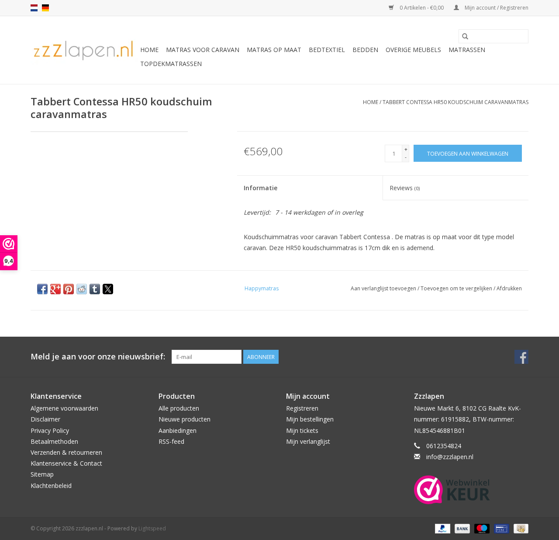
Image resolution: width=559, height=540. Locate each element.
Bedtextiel (327, 49)
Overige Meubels (413, 49)
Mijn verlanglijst (308, 441)
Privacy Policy (50, 430)
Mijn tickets (302, 430)
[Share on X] (108, 289)
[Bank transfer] (461, 528)
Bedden (365, 49)
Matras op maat (274, 49)
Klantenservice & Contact (66, 463)
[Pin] (500, 528)
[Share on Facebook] (42, 289)
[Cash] (519, 528)
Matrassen (467, 49)
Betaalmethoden (54, 441)
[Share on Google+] (55, 289)
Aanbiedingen (178, 430)
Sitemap (42, 474)
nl (34, 7)
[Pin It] (68, 289)
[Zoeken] (465, 36)
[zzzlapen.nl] (84, 50)
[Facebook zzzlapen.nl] (521, 357)
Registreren (302, 408)
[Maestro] (481, 528)
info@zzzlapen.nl (449, 457)
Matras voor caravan (202, 49)
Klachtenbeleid (51, 485)
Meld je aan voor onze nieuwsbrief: (98, 356)
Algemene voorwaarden (64, 408)
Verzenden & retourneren (66, 452)
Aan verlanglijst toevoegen (384, 288)
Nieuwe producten (184, 419)
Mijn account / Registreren (495, 7)
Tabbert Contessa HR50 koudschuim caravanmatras (455, 102)
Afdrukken (509, 288)
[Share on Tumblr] (95, 289)
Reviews (405, 188)
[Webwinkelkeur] (471, 489)
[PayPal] (442, 528)
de (45, 7)
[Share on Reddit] (81, 289)
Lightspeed (152, 528)
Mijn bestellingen (310, 419)
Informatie (260, 188)
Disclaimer (45, 419)
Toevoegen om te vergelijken (457, 288)
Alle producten (179, 408)
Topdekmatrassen (171, 63)
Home (149, 49)
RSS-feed (171, 441)
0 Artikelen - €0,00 (421, 7)
